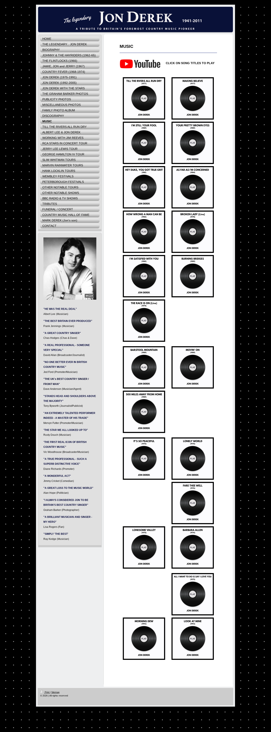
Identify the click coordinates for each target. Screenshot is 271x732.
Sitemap (55, 692)
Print (47, 692)
